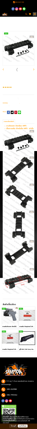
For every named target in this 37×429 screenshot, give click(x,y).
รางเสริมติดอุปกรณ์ (16, 105)
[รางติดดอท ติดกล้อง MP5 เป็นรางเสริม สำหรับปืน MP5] (18, 48)
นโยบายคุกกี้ (6, 422)
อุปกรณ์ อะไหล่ (14, 102)
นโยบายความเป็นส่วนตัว (21, 420)
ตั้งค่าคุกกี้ (13, 426)
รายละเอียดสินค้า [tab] (9, 121)
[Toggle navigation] (35, 14)
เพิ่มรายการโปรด (10, 98)
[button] (25, 14)
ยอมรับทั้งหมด (22, 426)
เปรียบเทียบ (25, 98)
